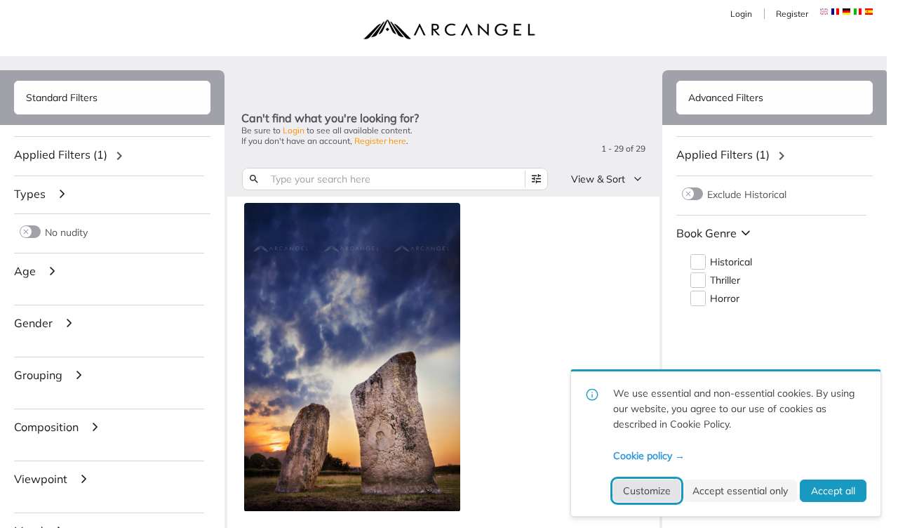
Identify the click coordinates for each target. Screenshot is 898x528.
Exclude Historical (746, 194)
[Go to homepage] (449, 29)
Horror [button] (724, 299)
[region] (112, 156)
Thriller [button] (725, 280)
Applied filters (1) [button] (60, 154)
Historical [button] (731, 262)
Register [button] (792, 13)
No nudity (66, 232)
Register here (380, 141)
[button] (835, 11)
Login (741, 13)
